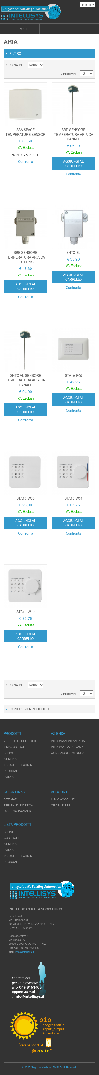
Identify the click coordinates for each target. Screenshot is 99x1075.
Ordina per (15, 65)
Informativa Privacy (67, 746)
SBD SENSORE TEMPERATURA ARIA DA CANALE (73, 134)
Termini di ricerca (18, 805)
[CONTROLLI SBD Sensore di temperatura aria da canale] (73, 104)
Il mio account (62, 799)
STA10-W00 (25, 498)
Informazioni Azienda (68, 741)
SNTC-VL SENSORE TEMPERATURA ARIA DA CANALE (25, 380)
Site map (10, 799)
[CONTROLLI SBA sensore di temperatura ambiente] (25, 104)
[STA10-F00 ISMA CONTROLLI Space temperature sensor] (73, 350)
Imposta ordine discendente (47, 65)
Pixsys (9, 850)
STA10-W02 (25, 611)
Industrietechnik (18, 856)
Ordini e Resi (61, 805)
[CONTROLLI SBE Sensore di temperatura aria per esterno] (25, 227)
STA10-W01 (73, 498)
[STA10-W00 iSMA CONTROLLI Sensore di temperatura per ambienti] (25, 473)
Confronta (25, 161)
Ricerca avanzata (18, 811)
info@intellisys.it (24, 952)
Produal (11, 862)
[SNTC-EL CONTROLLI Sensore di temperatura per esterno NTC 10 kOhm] (73, 227)
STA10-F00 (73, 375)
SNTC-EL (73, 252)
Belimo (9, 832)
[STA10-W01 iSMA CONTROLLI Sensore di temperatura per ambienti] (73, 473)
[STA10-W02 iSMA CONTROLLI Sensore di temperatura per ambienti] (25, 586)
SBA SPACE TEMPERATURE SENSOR (25, 132)
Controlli (12, 837)
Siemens (10, 843)
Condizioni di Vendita (67, 753)
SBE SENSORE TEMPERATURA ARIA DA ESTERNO (25, 257)
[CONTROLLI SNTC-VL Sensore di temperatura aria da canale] (25, 350)
